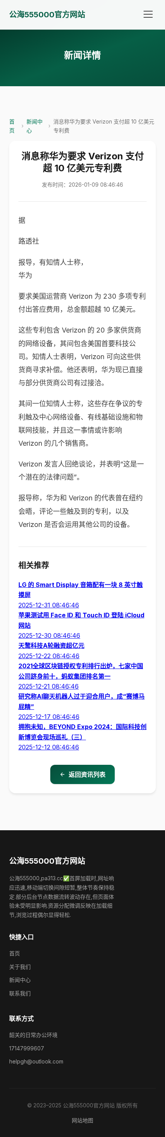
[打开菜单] (148, 15)
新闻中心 (34, 126)
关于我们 (20, 966)
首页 (12, 126)
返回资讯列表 (87, 774)
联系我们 (20, 993)
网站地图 (82, 1120)
